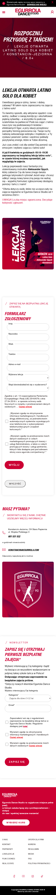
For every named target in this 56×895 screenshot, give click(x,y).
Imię (11, 323)
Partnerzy (7, 849)
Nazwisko (13, 333)
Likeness (35, 891)
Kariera (32, 844)
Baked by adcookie (25, 891)
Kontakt (6, 844)
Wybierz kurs (15, 822)
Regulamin (33, 849)
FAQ (30, 859)
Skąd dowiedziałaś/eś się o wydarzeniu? (28, 384)
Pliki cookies (8, 859)
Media (31, 854)
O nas (5, 840)
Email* (12, 705)
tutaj (25, 726)
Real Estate (8, 863)
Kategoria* (14, 695)
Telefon (12, 354)
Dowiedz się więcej (37, 4)
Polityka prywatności (39, 863)
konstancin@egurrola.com (23, 549)
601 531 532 (14, 536)
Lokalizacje (8, 854)
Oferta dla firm (36, 840)
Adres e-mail (14, 364)
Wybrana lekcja (16, 374)
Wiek (11, 344)
